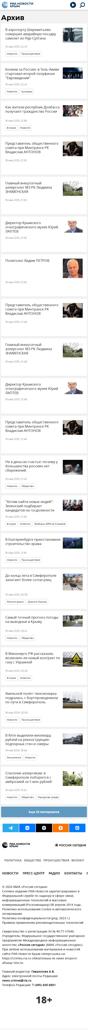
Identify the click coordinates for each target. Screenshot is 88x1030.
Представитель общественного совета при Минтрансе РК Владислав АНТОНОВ (32, 147)
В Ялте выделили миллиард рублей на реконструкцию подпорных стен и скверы (28, 739)
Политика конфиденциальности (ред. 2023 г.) (36, 918)
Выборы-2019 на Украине (50, 523)
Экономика (14, 757)
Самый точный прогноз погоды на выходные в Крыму (31, 619)
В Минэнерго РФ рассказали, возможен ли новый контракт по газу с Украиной (32, 658)
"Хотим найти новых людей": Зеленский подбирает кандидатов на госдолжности (29, 506)
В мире (11, 127)
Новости (12, 53)
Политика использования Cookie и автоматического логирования (41, 911)
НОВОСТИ (10, 873)
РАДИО (54, 873)
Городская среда (48, 797)
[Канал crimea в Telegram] (11, 828)
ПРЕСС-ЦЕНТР (33, 873)
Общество (27, 486)
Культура (26, 91)
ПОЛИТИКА (13, 860)
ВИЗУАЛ (77, 860)
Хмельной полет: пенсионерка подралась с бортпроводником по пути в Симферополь (31, 698)
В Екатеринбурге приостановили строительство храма (32, 542)
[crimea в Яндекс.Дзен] (44, 828)
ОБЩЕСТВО (32, 860)
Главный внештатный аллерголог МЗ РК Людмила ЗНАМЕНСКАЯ (28, 187)
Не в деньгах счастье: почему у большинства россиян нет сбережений (31, 466)
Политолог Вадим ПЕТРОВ (27, 261)
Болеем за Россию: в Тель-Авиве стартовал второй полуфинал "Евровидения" (32, 73)
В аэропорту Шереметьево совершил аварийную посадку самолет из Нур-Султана (30, 34)
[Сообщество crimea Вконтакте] (27, 828)
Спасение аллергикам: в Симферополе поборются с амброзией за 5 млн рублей (28, 777)
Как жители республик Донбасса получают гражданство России (32, 109)
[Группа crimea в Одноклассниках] (61, 828)
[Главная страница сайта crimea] (17, 5)
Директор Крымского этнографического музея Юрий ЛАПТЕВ (31, 227)
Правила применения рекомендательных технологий (42, 923)
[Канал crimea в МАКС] (77, 828)
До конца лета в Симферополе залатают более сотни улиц (30, 578)
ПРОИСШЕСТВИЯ (56, 860)
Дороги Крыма (37, 601)
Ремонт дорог (15, 601)
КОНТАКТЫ (73, 873)
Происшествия (30, 53)
